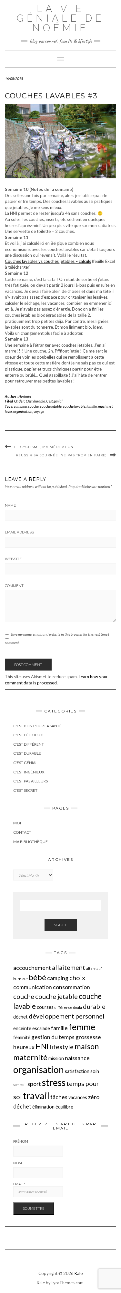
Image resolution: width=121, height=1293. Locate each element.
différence (63, 1007)
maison (87, 1046)
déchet (20, 1016)
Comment (14, 585)
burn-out (20, 979)
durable (94, 1006)
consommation (71, 987)
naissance (77, 1058)
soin (94, 1071)
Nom (17, 1163)
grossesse (88, 1037)
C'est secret (25, 790)
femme (82, 1027)
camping (20, 406)
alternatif (94, 968)
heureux (24, 1047)
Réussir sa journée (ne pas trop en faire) (61, 455)
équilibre (64, 1106)
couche (33, 406)
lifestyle (61, 1046)
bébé (37, 977)
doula (77, 1007)
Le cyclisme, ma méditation (44, 447)
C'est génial (54, 401)
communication (32, 987)
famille (91, 406)
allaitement (68, 967)
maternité (30, 1057)
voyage (39, 411)
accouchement (32, 967)
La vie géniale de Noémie (60, 18)
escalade (41, 1028)
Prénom (20, 1141)
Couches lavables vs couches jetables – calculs (48, 261)
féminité (21, 1037)
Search (60, 925)
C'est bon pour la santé (37, 725)
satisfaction (77, 1071)
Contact (22, 832)
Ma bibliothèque (30, 841)
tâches (58, 1097)
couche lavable (74, 406)
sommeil (19, 1084)
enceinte (22, 1028)
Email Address (19, 532)
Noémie (24, 396)
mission (56, 1058)
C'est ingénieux (29, 772)
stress (54, 1082)
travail (36, 1095)
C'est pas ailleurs (30, 781)
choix (77, 977)
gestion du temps (53, 1037)
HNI (41, 1046)
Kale (79, 1273)
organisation (22, 411)
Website (13, 559)
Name (10, 505)
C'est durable (35, 401)
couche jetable (51, 406)
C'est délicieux (28, 734)
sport (34, 1083)
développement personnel (67, 1016)
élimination (43, 1106)
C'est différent (28, 744)
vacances (77, 1097)
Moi (17, 823)
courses (45, 1007)
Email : (19, 1184)
